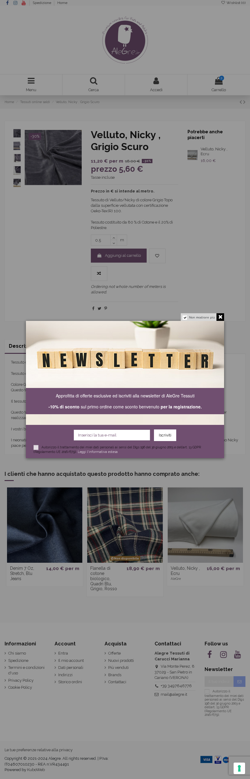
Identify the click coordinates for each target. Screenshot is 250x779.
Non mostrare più (202, 317)
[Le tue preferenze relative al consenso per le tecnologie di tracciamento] (239, 768)
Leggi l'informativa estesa (98, 452)
